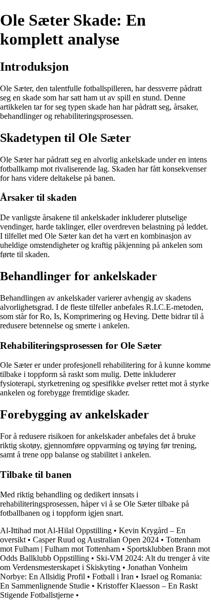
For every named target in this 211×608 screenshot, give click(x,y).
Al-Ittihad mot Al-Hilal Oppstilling (56, 530)
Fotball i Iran (113, 576)
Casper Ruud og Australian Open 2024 (96, 539)
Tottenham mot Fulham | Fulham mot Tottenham (100, 544)
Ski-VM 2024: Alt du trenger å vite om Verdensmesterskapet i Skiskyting (104, 563)
